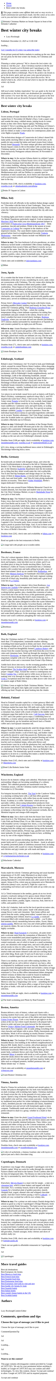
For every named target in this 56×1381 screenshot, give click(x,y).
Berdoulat (14, 655)
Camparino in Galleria (10, 228)
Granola (4, 1190)
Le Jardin (35, 917)
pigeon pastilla (7, 924)
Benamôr (16, 144)
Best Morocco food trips (11, 1274)
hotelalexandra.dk (10, 1241)
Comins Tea (11, 674)
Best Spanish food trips (10, 1279)
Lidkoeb (43, 1195)
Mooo (12, 1054)
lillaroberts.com (9, 763)
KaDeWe (21, 469)
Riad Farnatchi (20, 933)
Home (8, 3)
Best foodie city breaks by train (14, 1286)
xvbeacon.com (7, 1070)
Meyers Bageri (17, 1183)
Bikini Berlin (20, 476)
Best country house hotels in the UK (16, 1293)
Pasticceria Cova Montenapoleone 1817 (28, 224)
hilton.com (47, 534)
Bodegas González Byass (39, 308)
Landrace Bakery (41, 648)
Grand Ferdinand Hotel (36, 1117)
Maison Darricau (17, 574)
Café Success (39, 714)
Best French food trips (10, 1277)
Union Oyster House (9, 1019)
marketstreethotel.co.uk (42, 443)
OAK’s (4, 679)
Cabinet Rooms (26, 805)
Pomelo (15, 401)
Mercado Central (20, 303)
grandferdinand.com (28, 1147)
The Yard (32, 793)
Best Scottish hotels (9, 1295)
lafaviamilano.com (33, 261)
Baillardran (42, 571)
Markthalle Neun (43, 492)
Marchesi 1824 (7, 221)
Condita (18, 410)
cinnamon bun (7, 1185)
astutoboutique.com (23, 347)
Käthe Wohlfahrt (35, 480)
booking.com (40, 184)
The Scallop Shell (20, 669)
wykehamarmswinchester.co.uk (16, 856)
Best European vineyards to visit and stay (18, 1284)
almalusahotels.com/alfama (26, 186)
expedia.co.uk (7, 186)
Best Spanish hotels (9, 1288)
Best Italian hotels (8, 1291)
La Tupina (14, 581)
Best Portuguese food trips (12, 1281)
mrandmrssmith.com (9, 443)
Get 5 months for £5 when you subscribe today (20, 50)
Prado (22, 133)
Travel (8, 5)
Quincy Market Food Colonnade (21, 1026)
